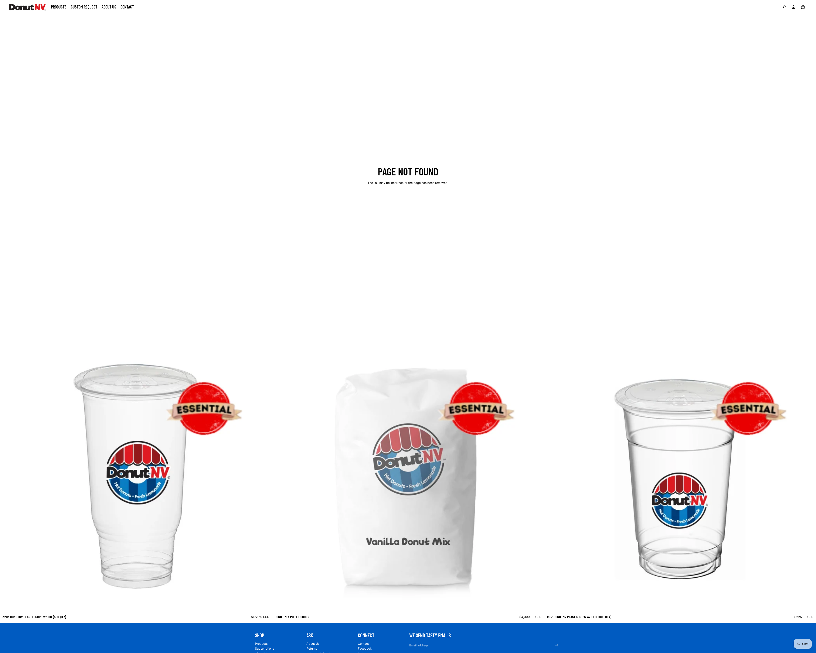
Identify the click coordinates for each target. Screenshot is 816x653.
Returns (311, 648)
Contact (363, 643)
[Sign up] (556, 645)
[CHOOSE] (537, 605)
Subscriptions (264, 648)
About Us (312, 643)
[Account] (793, 7)
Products (261, 643)
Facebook (365, 648)
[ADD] (265, 605)
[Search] (784, 7)
